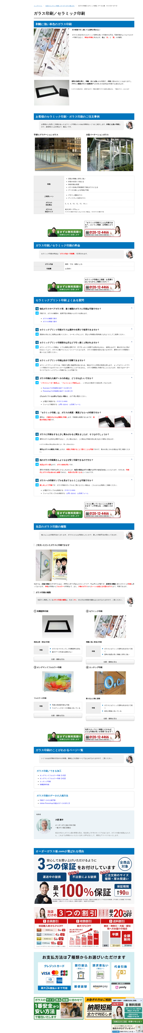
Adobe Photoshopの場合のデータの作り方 (55, 803)
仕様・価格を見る (57, 659)
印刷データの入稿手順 (47, 800)
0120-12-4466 (62, 401)
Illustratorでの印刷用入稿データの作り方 (57, 388)
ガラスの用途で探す (50, 321)
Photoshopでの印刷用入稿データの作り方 (58, 391)
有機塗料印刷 (44, 784)
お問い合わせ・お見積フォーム (70, 404)
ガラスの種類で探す (50, 318)
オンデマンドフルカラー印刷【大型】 (53, 778)
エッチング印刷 (45, 781)
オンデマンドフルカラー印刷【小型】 (53, 775)
